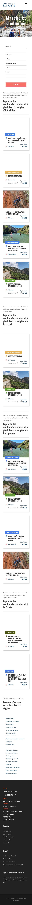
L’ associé (6, 843)
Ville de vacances (11, 63)
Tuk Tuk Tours (7, 831)
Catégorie (9, 55)
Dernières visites (8, 837)
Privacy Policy (7, 859)
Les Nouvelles (7, 840)
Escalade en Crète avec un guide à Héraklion (15, 213)
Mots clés (8, 46)
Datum (8, 72)
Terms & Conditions (9, 862)
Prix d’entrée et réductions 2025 (13, 865)
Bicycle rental (7, 834)
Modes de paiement (9, 856)
